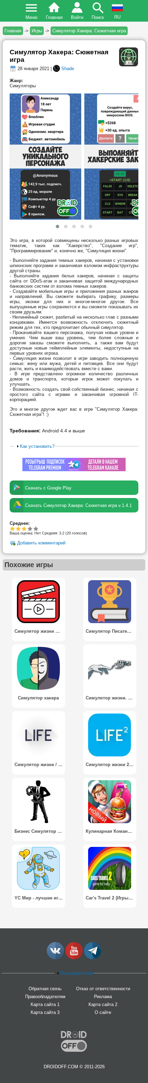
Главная (54, 17)
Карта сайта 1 (45, 1004)
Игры (37, 30)
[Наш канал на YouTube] (74, 957)
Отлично (36, 528)
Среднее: (20, 523)
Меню (31, 17)
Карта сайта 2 (102, 1004)
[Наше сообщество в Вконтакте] (55, 957)
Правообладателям (45, 996)
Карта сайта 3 (45, 1012)
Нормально (18, 528)
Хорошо (24, 528)
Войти (77, 17)
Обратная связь (45, 988)
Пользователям (76, 973)
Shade (67, 68)
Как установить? (37, 446)
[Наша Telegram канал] (92, 957)
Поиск (98, 17)
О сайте (103, 1012)
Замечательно (27, 528)
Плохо (12, 528)
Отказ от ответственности (103, 988)
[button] (57, 226)
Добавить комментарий (41, 543)
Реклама (103, 996)
